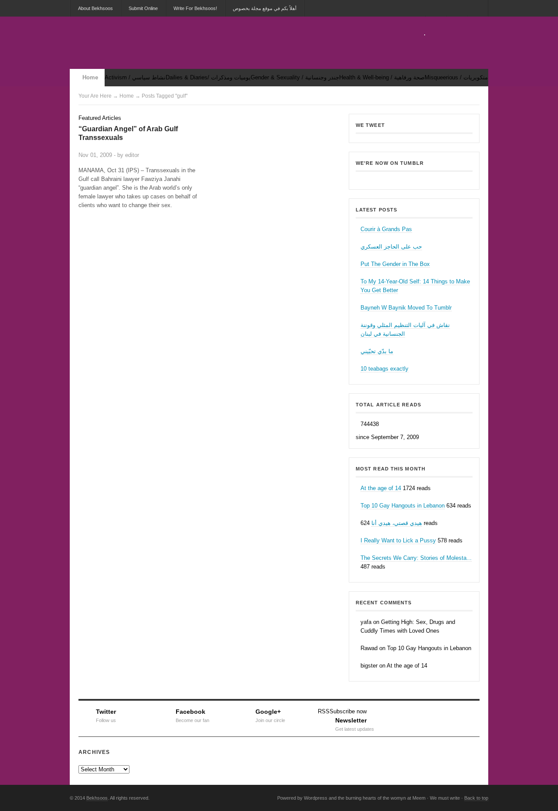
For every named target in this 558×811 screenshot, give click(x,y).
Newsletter (354, 723)
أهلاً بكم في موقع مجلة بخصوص (264, 8)
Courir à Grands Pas (386, 229)
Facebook (192, 714)
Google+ (270, 714)
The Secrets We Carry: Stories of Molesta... (416, 558)
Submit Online (143, 8)
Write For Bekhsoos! (195, 8)
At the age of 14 (381, 488)
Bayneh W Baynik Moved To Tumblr (406, 307)
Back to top (476, 798)
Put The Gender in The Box (395, 264)
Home (90, 77)
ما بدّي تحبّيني (377, 351)
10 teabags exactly (384, 368)
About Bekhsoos (95, 8)
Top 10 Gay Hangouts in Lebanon (403, 505)
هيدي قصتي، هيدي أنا (396, 523)
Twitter (106, 714)
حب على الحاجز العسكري (391, 246)
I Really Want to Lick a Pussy (398, 540)
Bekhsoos (414, 178)
